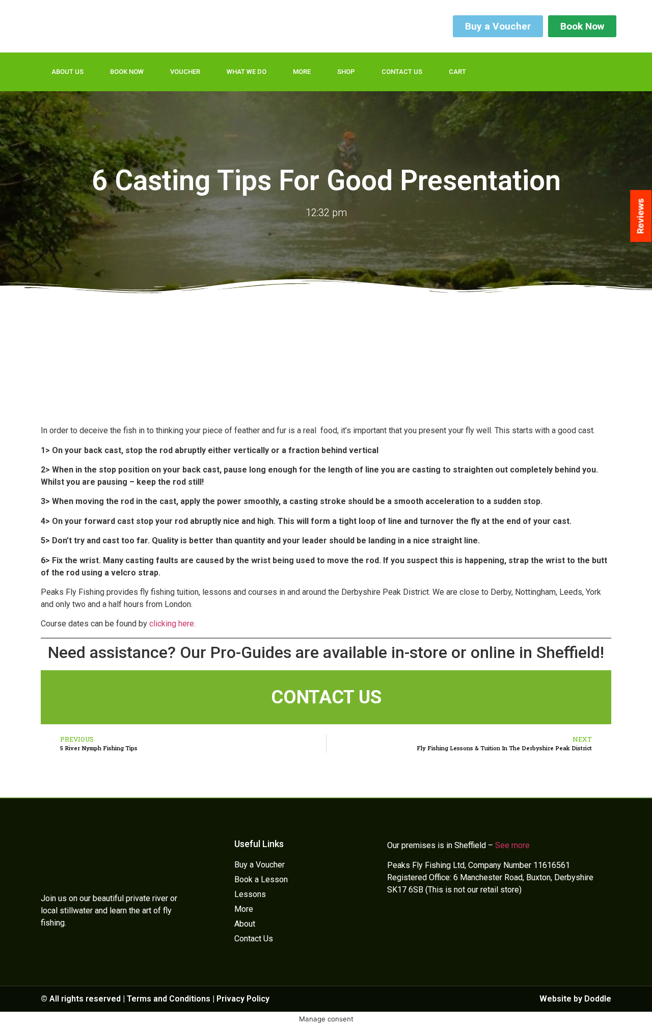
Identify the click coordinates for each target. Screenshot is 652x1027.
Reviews (640, 216)
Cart (457, 71)
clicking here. (172, 623)
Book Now (127, 71)
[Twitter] (555, 72)
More (302, 71)
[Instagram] (576, 72)
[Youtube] (597, 72)
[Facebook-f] (534, 72)
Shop (346, 71)
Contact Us (402, 71)
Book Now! (595, 1011)
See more (512, 845)
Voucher (185, 71)
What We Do (246, 71)
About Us (67, 71)
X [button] (641, 1006)
